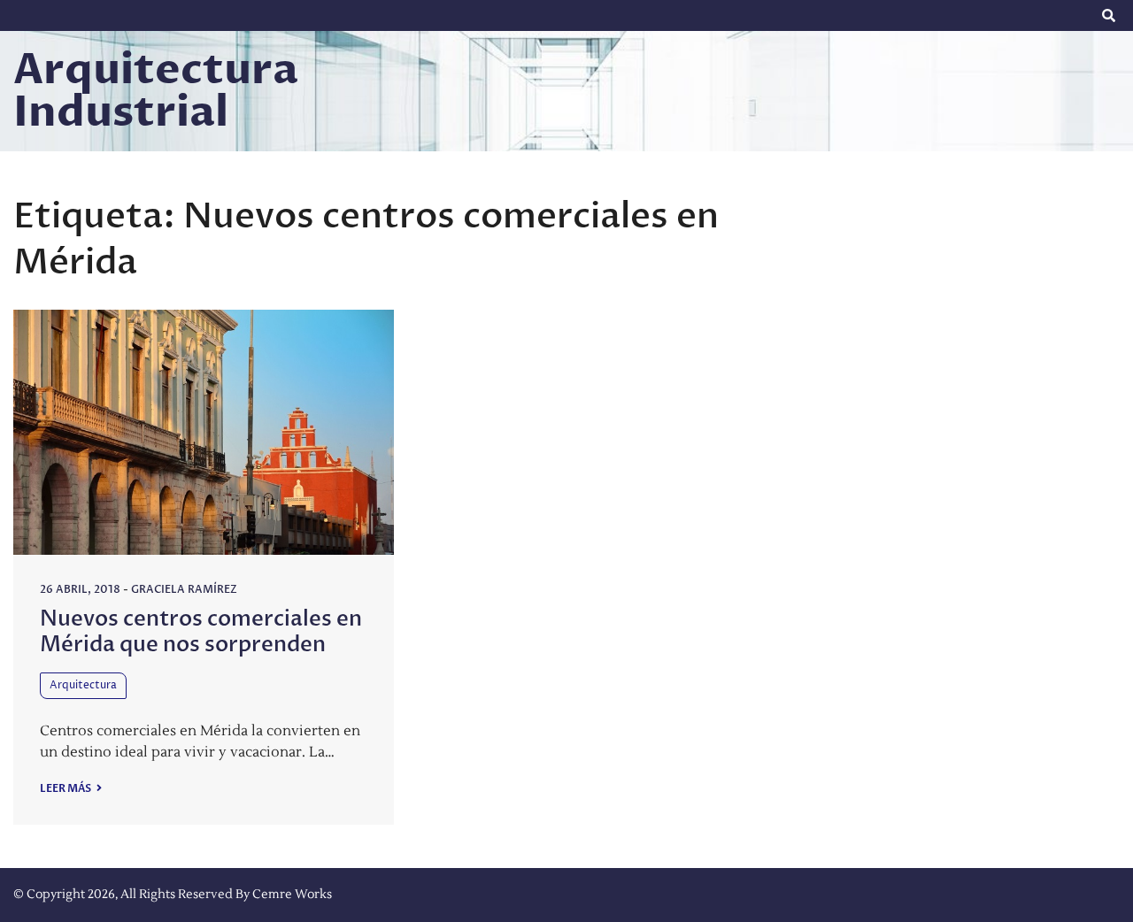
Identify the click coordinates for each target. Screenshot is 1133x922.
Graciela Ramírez (184, 589)
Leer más (66, 788)
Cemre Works (292, 895)
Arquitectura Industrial (155, 91)
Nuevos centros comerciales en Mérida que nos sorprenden (201, 631)
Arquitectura (83, 685)
